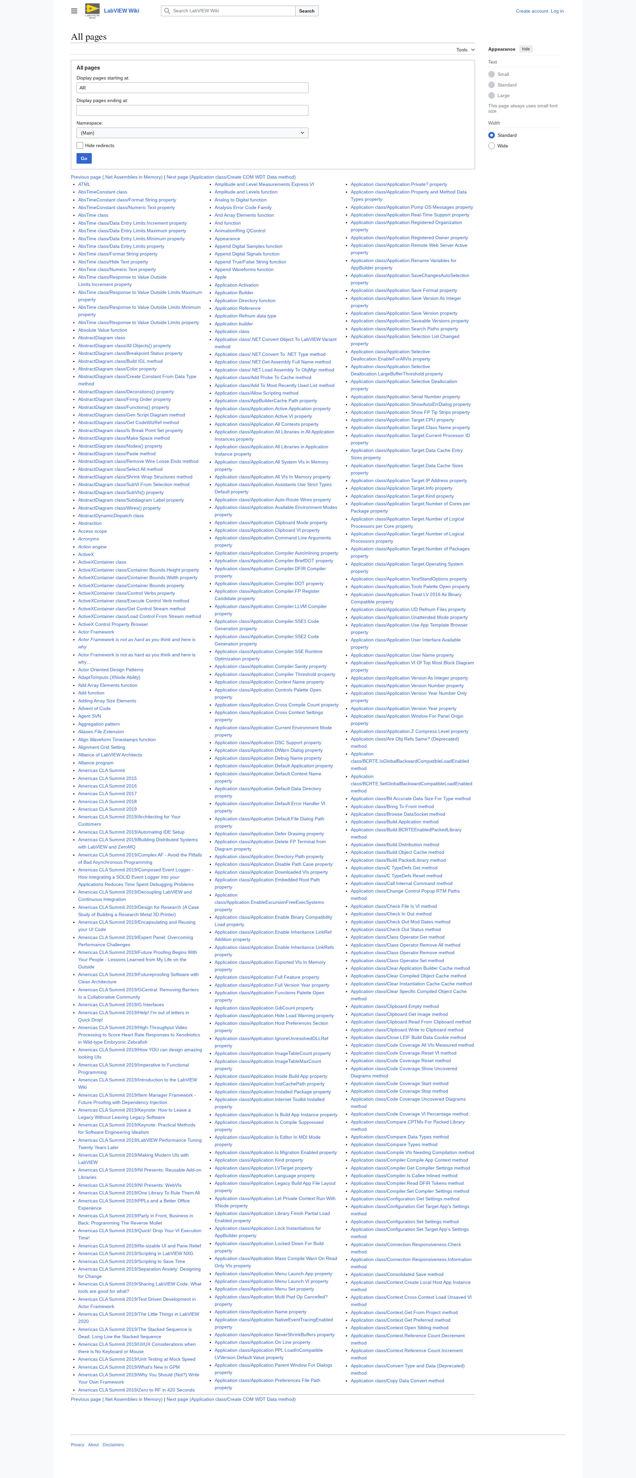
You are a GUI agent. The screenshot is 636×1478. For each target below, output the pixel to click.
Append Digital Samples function (249, 246)
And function (228, 223)
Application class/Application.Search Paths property (404, 328)
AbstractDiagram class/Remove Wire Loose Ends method (138, 461)
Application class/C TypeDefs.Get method (394, 867)
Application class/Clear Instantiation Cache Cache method (411, 983)
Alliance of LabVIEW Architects (110, 754)
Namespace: (90, 123)
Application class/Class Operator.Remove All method (405, 945)
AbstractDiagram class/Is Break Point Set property (130, 430)
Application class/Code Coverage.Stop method (399, 1091)
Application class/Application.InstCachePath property (270, 1083)
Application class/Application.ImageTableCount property (273, 1053)
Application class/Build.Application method (395, 821)
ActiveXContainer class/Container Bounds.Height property (138, 570)
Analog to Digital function (241, 199)
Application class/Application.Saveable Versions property (410, 320)
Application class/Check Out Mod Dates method (400, 921)
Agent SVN (89, 716)
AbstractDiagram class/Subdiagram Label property (131, 500)
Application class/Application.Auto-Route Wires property (273, 499)
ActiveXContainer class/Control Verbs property (126, 593)
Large (504, 95)
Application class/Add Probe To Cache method (263, 377)
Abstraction (90, 523)
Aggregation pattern (99, 724)
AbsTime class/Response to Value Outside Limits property (138, 322)
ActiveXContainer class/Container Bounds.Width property (137, 577)
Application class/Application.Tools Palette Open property (410, 586)
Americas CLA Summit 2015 (107, 778)
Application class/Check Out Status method (396, 929)
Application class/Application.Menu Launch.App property (273, 1273)
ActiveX (86, 554)
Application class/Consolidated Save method (397, 1274)
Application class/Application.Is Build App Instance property (276, 1114)
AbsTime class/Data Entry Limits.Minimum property (131, 238)
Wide (503, 145)
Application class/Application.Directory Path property (269, 856)
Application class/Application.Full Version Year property (272, 985)
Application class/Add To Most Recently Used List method (275, 385)
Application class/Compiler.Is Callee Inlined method (404, 1175)
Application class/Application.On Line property (262, 1342)
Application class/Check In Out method (391, 913)
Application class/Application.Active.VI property (263, 416)
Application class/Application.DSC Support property (268, 742)
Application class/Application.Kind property (259, 1160)
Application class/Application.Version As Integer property (409, 678)
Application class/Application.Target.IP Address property (409, 480)
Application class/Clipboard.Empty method (395, 1006)
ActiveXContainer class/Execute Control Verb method (133, 600)
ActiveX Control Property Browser (113, 624)
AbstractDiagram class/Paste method (117, 453)
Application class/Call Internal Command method (401, 883)
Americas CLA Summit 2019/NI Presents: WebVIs (130, 1185)
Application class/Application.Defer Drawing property (269, 833)
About (93, 1445)
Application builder (234, 323)
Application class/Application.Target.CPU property (402, 419)
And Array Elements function (244, 215)
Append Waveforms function (244, 269)
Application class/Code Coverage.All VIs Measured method (412, 1045)
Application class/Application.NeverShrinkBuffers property (275, 1334)
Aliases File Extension (101, 731)
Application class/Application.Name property (260, 1311)
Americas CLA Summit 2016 (107, 786)
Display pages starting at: (103, 78)
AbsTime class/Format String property (117, 253)
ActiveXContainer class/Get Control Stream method (132, 608)
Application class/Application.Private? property (399, 184)
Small (503, 74)
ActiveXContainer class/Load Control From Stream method (139, 616)
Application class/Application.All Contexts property (267, 424)
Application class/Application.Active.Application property (273, 408)
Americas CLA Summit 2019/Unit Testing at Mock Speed (136, 1359)
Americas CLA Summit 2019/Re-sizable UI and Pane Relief (139, 1245)
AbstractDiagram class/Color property (117, 368)
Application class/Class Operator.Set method (397, 960)
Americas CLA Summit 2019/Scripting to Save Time (131, 1261)
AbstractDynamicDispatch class (111, 515)
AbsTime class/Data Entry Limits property (121, 246)
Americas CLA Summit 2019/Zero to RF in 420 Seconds (136, 1390)
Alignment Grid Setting (101, 747)
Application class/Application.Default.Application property (274, 765)
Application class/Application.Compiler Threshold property (275, 674)
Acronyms (88, 538)
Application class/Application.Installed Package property (273, 1091)
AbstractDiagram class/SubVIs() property (121, 492)
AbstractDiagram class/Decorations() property (126, 391)
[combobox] (192, 133)
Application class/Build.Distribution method (395, 844)
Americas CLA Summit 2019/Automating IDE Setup (131, 832)
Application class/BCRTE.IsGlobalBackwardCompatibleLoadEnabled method (410, 761)
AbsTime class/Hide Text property (113, 261)
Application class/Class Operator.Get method (398, 937)
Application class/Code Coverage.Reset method (401, 1060)
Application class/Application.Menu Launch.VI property (271, 1281)
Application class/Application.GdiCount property (264, 1008)
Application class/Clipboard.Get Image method (399, 1014)
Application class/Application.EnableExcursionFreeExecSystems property (269, 902)
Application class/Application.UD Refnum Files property (408, 609)
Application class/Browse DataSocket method (398, 814)
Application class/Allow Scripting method (256, 393)
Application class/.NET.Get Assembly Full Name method (273, 361)
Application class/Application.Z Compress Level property (409, 731)
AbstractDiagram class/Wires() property (119, 508)
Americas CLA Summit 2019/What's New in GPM (129, 1367)
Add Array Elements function (107, 685)
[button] (74, 11)
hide (526, 49)
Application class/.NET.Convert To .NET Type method (270, 354)
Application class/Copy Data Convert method (397, 1380)
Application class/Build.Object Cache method (397, 852)
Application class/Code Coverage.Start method (400, 1083)
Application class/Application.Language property (265, 1175)
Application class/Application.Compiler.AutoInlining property (276, 553)
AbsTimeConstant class (102, 191)
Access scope (92, 531)
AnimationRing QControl (240, 230)
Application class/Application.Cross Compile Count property (277, 704)
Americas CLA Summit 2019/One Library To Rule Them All (139, 1192)
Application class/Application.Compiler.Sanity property (271, 666)
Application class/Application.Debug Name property (268, 758)
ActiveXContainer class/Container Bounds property (131, 585)
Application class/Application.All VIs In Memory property (273, 476)
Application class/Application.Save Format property (404, 290)
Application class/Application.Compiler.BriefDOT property (274, 560)
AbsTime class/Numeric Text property (117, 269)
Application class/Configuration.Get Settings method (405, 1198)
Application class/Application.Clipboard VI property (267, 530)
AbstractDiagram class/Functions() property (123, 407)
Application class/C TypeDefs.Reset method (396, 875)
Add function (91, 692)
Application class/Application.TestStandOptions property (409, 578)
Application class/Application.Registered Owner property (409, 237)
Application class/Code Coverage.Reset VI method (403, 1053)
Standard (507, 84)
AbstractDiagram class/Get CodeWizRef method (128, 422)
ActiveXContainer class (102, 562)
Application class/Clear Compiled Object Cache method (408, 975)
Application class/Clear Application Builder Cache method (410, 968)
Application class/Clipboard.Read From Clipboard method (411, 1021)
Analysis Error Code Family (243, 207)
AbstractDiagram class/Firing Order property (124, 399)
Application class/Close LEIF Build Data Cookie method (408, 1037)
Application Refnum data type (245, 315)
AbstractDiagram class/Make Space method (124, 438)
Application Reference (238, 308)
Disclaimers (113, 1445)
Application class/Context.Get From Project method (404, 1312)
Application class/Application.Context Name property (269, 681)
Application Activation (237, 285)
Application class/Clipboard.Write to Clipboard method (407, 1029)
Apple (221, 277)
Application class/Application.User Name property (402, 655)
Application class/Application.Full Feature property (267, 977)
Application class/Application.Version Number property (407, 685)
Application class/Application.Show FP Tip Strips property (410, 412)
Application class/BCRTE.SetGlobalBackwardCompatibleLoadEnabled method (411, 784)
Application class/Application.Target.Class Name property (410, 427)
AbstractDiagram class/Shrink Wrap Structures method (135, 476)
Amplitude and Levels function (246, 191)
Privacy (77, 1445)
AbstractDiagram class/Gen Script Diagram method (131, 414)
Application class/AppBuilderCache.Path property (266, 400)
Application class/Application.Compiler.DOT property (269, 583)
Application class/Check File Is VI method (394, 906)
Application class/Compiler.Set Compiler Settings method (410, 1191)
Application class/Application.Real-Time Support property (410, 214)
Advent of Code (94, 708)
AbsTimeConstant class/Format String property (127, 199)
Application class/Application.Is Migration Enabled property (276, 1152)
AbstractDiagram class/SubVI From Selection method (133, 484)
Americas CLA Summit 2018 (107, 801)
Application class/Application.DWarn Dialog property (269, 750)
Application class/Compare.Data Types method (400, 1136)
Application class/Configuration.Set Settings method (405, 1221)
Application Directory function (245, 300)
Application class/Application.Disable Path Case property (274, 864)
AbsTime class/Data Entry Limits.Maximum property (132, 230)
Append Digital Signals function (247, 253)
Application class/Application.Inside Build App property (271, 1076)
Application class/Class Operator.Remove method (402, 952)
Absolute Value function (102, 330)
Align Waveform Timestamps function (117, 739)
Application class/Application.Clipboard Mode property (271, 522)
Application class (232, 331)
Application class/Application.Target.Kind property (402, 496)
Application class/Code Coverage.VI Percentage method (409, 1114)
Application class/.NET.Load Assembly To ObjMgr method (274, 369)
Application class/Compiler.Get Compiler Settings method (410, 1168)
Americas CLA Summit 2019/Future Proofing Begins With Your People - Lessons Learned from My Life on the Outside (137, 959)
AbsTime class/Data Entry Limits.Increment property (132, 223)
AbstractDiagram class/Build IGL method (120, 361)
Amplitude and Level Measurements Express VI (264, 184)
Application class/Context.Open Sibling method (400, 1327)
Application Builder (234, 292)
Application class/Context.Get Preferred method (400, 1320)
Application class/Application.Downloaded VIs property (271, 872)
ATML (84, 184)
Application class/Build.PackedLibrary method (398, 860)
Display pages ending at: (102, 100)
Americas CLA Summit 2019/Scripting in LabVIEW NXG (135, 1253)
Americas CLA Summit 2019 (107, 809)
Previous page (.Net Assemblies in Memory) (117, 177)
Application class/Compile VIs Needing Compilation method (412, 1152)
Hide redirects (99, 145)
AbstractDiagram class (101, 337)
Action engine (92, 546)
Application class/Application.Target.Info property (401, 488)
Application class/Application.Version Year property (403, 708)
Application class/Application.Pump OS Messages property (412, 207)
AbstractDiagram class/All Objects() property (124, 345)
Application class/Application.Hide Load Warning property (274, 1015)
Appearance (227, 238)
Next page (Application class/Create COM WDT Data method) (231, 177)
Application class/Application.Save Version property (404, 313)
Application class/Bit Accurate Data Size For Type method (411, 798)
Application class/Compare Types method (394, 1144)
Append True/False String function (250, 261)
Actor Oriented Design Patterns (110, 669)
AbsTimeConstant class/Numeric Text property (126, 207)
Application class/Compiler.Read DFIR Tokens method (407, 1183)
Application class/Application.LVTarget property (263, 1168)
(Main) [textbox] (87, 133)
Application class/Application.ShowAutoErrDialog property (411, 404)
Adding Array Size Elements (107, 700)
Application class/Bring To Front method (392, 806)
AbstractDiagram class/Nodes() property (120, 446)
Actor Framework (96, 631)
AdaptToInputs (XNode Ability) (109, 677)
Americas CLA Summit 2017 (107, 793)
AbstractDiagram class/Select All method (120, 469)
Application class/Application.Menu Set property (264, 1288)
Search (307, 11)
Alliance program (96, 762)
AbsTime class (93, 215)
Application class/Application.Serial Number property (405, 396)
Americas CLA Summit (101, 770)
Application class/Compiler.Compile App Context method (409, 1160)
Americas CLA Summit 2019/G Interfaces (121, 1004)
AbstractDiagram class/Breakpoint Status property (130, 353)
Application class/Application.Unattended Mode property (409, 617)
